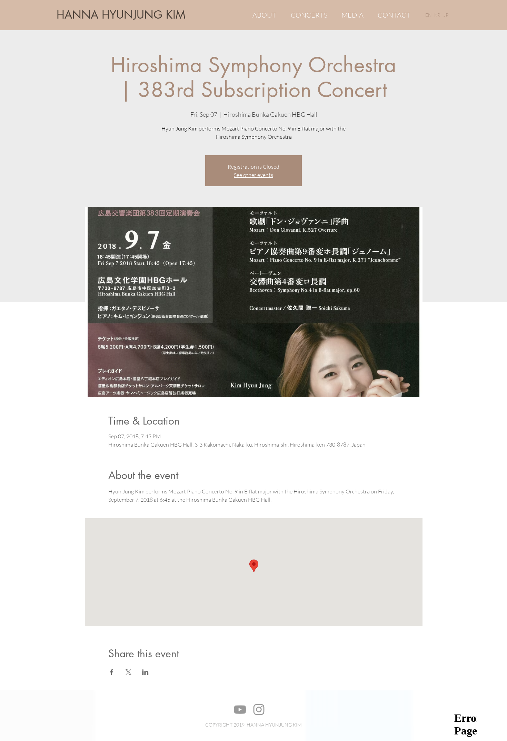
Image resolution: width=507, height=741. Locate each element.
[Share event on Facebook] (111, 672)
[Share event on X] (128, 672)
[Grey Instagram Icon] (258, 709)
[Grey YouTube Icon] (239, 709)
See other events (253, 174)
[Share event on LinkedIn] (145, 672)
